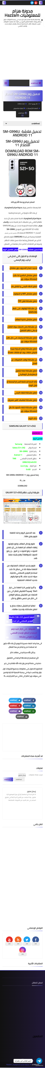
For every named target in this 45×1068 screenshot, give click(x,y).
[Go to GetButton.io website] (39, 1065)
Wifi (24, 294)
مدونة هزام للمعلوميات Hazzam (22, 13)
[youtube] (36, 2)
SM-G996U (11, 229)
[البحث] (4, 3)
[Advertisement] (22, 53)
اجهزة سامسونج (19, 108)
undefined (34, 83)
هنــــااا (22, 480)
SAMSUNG (18, 236)
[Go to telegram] (39, 1061)
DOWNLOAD (22, 486)
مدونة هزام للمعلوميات (13, 207)
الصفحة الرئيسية (33, 108)
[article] (22, 731)
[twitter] (32, 2)
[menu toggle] (41, 3)
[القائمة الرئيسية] (5, 83)
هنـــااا (6, 676)
